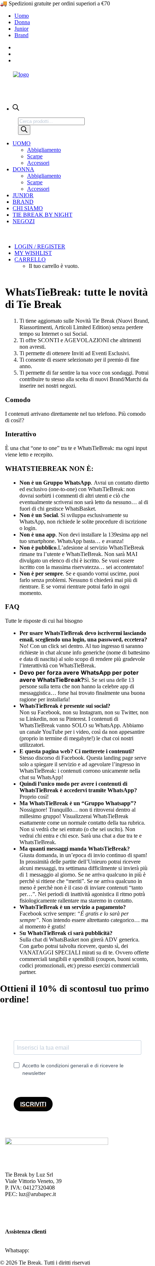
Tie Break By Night (42, 215)
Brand (21, 35)
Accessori (38, 163)
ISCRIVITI (33, 1104)
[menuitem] (84, 16)
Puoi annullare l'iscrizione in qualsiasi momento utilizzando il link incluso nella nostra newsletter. (77, 1086)
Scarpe (35, 156)
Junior (21, 29)
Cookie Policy (21, 1213)
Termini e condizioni (28, 1219)
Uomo (21, 16)
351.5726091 (46, 1250)
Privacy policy (21, 1206)
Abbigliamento (44, 150)
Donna (22, 22)
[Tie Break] (77, 82)
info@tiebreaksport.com (32, 1244)
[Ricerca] (24, 130)
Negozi (24, 221)
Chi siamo (28, 208)
